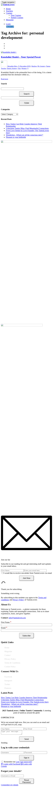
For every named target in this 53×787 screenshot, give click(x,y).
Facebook (8, 677)
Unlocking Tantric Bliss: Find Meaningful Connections (27, 128)
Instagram (8, 681)
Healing (34, 66)
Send (26, 739)
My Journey (41, 66)
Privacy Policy (18, 600)
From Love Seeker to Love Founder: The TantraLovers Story (25, 702)
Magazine (10, 20)
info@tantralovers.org (17, 618)
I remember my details (9, 785)
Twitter (7, 684)
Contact (7, 655)
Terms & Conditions (12, 663)
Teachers (9, 11)
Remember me (9, 762)
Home (8, 9)
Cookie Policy (10, 667)
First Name (6, 622)
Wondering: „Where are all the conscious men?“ (24, 135)
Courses (9, 13)
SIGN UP (10, 27)
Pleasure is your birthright (16, 137)
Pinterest (7, 688)
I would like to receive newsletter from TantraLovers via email (27, 573)
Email (4, 628)
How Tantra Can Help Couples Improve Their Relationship (24, 698)
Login (8, 24)
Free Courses (16, 15)
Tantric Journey (12, 68)
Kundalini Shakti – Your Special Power (21, 57)
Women (23, 68)
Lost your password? (24, 762)
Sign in (26, 758)
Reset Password (26, 781)
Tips (19, 68)
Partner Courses (17, 18)
